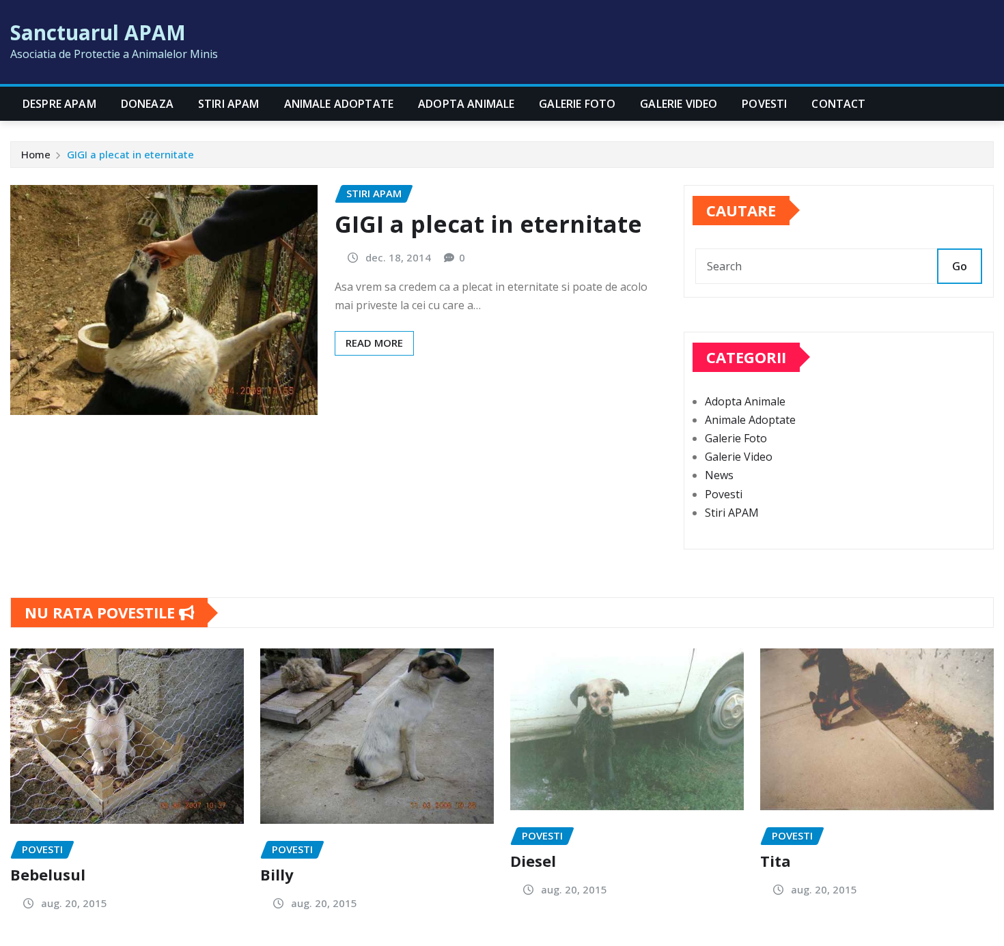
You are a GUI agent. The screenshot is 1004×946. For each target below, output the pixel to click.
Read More (374, 342)
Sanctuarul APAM (98, 32)
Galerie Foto (577, 103)
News (719, 475)
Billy (277, 874)
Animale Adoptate (339, 103)
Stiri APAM (229, 103)
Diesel (533, 860)
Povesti (764, 103)
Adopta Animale (466, 103)
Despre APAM (59, 103)
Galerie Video (678, 103)
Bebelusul (47, 874)
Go (959, 266)
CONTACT (838, 103)
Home (36, 154)
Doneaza (147, 103)
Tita (775, 860)
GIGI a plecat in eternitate (130, 154)
